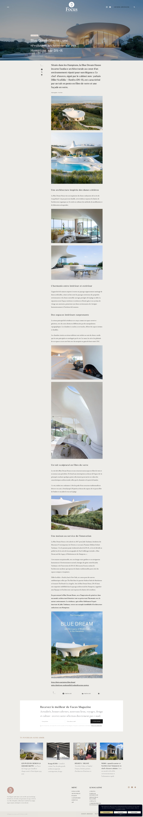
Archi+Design (34, 35)
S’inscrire (96, 721)
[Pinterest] (135, 787)
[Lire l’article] (31, 751)
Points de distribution (93, 794)
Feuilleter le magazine (93, 798)
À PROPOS (92, 791)
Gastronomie (76, 798)
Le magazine (76, 791)
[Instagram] (107, 7)
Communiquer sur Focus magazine (95, 804)
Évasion (74, 795)
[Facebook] (110, 7)
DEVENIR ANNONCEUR (121, 7)
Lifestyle (75, 800)
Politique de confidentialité (96, 725)
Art (73, 802)
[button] (8, 7)
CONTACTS (92, 801)
